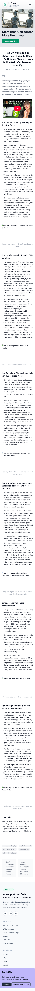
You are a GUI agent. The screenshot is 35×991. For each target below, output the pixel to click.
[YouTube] (11, 913)
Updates (6, 965)
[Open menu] (30, 4)
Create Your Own (11, 41)
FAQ (4, 958)
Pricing (5, 954)
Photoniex (6, 940)
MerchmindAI (8, 943)
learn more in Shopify (21, 984)
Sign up (6, 984)
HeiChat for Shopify (10, 925)
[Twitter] (5, 913)
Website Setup (8, 929)
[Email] (16, 913)
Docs (5, 961)
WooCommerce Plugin (11, 933)
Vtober (5, 936)
